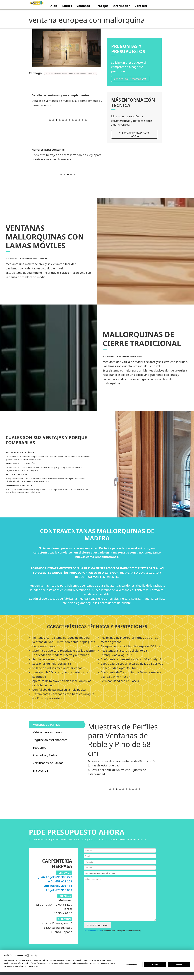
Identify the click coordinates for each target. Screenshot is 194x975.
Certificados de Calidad (48, 763)
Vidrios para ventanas (47, 732)
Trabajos (102, 6)
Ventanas (83, 6)
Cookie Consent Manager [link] (14, 955)
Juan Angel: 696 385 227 (55, 877)
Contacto (141, 6)
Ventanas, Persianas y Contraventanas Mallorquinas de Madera (70, 73)
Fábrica (67, 6)
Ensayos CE (40, 770)
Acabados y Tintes (45, 755)
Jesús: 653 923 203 (59, 881)
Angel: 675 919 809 (59, 890)
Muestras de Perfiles (46, 725)
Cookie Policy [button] (87, 963)
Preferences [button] (33, 966)
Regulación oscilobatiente (50, 740)
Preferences (131, 965)
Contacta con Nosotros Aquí (130, 79)
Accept (179, 965)
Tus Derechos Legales (93, 930)
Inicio (54, 6)
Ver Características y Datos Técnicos (134, 134)
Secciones (39, 747)
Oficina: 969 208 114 (58, 886)
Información (121, 6)
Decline (155, 965)
